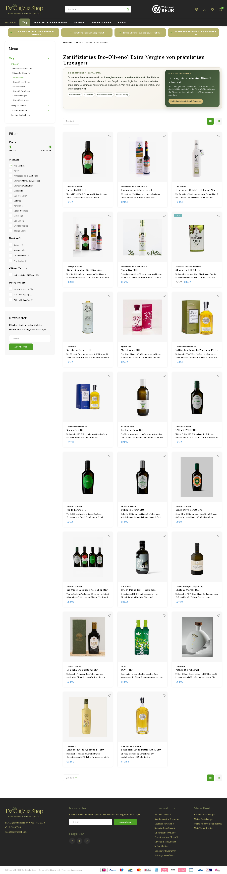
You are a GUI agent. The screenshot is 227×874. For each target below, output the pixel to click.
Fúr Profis (79, 22)
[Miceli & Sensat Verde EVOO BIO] (88, 477)
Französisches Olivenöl (166, 837)
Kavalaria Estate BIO (78, 350)
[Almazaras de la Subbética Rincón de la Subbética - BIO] (142, 157)
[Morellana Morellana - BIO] (142, 317)
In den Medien (161, 846)
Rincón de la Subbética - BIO (138, 190)
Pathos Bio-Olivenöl (187, 669)
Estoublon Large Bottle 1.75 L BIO (141, 749)
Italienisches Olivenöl (165, 828)
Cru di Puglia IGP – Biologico (138, 589)
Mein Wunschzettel (203, 828)
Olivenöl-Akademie (101, 22)
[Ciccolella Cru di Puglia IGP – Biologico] (142, 557)
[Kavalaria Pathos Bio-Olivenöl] (197, 637)
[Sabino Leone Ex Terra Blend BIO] (142, 397)
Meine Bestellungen (203, 819)
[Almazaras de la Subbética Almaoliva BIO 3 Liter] (197, 237)
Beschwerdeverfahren (165, 851)
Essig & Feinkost (18, 105)
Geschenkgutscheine (20, 115)
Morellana (18, 216)
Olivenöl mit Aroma (20, 100)
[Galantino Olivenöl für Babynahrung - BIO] (88, 717)
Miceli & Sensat (21, 211)
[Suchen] (128, 9)
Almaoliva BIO (129, 270)
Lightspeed (55, 870)
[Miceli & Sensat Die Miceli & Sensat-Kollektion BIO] (88, 557)
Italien (18, 245)
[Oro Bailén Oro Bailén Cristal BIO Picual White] (197, 157)
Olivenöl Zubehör (19, 110)
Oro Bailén (19, 221)
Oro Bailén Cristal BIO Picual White (196, 190)
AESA (16, 171)
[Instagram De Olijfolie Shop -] (87, 841)
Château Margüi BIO (187, 589)
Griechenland (21, 255)
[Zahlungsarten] (104, 869)
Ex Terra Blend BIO (132, 430)
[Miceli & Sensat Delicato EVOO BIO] (142, 477)
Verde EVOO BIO (76, 509)
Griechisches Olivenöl (165, 833)
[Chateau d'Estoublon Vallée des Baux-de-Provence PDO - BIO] (197, 317)
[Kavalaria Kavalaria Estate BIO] (88, 317)
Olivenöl (15, 64)
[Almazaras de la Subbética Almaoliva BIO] (142, 237)
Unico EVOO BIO (76, 190)
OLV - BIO (127, 669)
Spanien (19, 250)
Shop (24, 22)
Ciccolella (18, 191)
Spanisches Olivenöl (164, 823)
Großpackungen (19, 95)
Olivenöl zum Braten (21, 82)
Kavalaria (18, 206)
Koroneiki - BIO (75, 430)
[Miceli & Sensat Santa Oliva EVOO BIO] (197, 477)
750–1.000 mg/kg (23, 300)
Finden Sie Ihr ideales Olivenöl (50, 22)
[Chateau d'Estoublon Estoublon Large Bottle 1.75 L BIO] (142, 717)
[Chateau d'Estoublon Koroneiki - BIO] (88, 397)
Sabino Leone (20, 231)
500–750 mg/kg (23, 295)
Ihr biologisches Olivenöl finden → (185, 101)
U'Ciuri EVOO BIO (186, 430)
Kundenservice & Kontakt (167, 819)
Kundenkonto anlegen (204, 814)
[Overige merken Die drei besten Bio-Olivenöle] (88, 237)
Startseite (10, 22)
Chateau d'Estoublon (23, 186)
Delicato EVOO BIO (132, 509)
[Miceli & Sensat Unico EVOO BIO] (88, 157)
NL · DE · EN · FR (163, 814)
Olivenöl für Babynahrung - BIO (85, 749)
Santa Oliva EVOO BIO (188, 509)
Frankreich (20, 261)
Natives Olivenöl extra (22, 68)
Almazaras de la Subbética (26, 176)
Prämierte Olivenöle (21, 73)
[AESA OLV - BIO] (142, 637)
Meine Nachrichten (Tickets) (208, 823)
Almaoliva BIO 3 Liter (188, 270)
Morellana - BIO (130, 350)
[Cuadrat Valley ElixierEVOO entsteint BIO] (88, 637)
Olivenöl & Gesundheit (165, 841)
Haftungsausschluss (165, 855)
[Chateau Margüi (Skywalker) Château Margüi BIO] (197, 557)
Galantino (18, 201)
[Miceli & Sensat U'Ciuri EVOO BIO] (197, 397)
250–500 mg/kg (23, 289)
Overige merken (21, 226)
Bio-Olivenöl (18, 77)
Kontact (122, 22)
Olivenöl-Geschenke (21, 91)
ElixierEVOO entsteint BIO (82, 669)
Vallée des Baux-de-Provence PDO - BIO (196, 350)
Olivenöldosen (18, 87)
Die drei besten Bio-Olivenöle (84, 270)
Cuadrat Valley (20, 196)
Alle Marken (19, 166)
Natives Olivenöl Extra (26, 275)
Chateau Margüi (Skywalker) (27, 181)
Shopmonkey (76, 870)
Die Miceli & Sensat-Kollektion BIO (87, 589)
